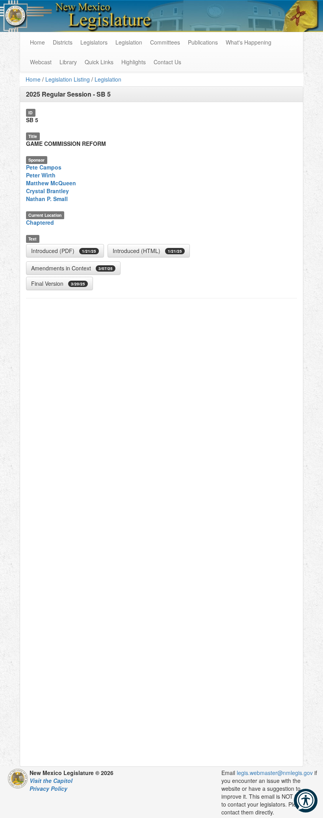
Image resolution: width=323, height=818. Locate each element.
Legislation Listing (67, 79)
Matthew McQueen (51, 183)
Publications (203, 42)
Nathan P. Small (47, 199)
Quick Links (99, 62)
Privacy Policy (48, 788)
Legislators (94, 42)
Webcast (41, 62)
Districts (62, 42)
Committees (165, 42)
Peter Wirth (41, 175)
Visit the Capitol (51, 780)
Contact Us (167, 62)
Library (68, 62)
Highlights (133, 62)
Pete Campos (43, 167)
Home (33, 79)
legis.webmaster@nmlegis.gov (275, 773)
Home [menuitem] (37, 42)
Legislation (128, 42)
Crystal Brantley (47, 191)
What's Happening (248, 42)
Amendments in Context (72, 268)
